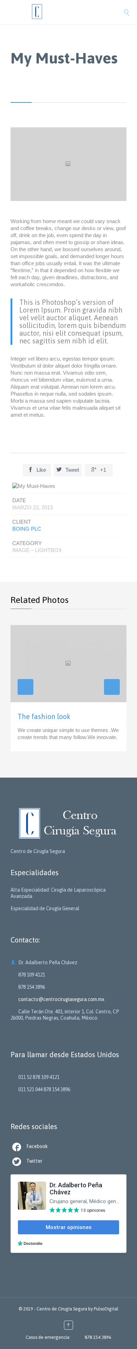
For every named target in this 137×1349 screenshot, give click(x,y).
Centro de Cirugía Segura (62, 1308)
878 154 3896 (98, 1337)
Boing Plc (26, 529)
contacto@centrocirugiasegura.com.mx (57, 999)
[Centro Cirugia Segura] (75, 12)
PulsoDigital (106, 1308)
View (68, 688)
